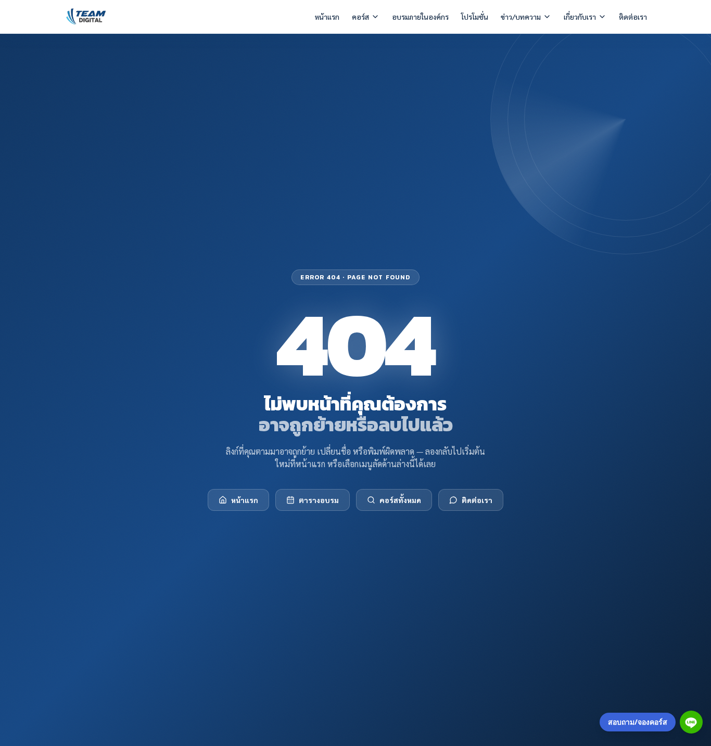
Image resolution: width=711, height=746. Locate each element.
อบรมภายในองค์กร (420, 16)
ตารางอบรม (319, 500)
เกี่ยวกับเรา (580, 16)
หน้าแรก (327, 16)
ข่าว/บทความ (521, 16)
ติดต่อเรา (633, 16)
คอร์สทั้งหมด (400, 500)
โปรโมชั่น (474, 16)
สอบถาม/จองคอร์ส (637, 722)
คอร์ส (360, 16)
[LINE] (691, 722)
